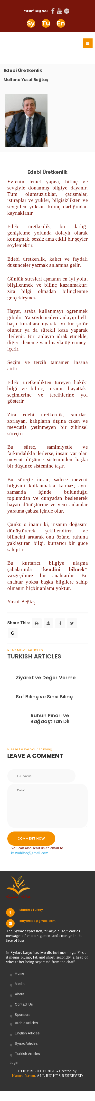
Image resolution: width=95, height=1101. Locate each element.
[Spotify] (67, 11)
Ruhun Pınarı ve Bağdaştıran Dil (49, 718)
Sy (31, 23)
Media (20, 984)
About (19, 994)
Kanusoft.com (23, 1076)
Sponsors (22, 1015)
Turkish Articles (27, 1054)
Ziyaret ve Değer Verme (46, 677)
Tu (46, 23)
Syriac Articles (26, 1043)
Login (14, 1063)
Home (19, 973)
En (61, 23)
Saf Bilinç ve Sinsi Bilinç (44, 696)
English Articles (27, 1033)
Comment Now (31, 838)
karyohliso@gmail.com (29, 853)
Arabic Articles (26, 1023)
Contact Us (24, 1004)
